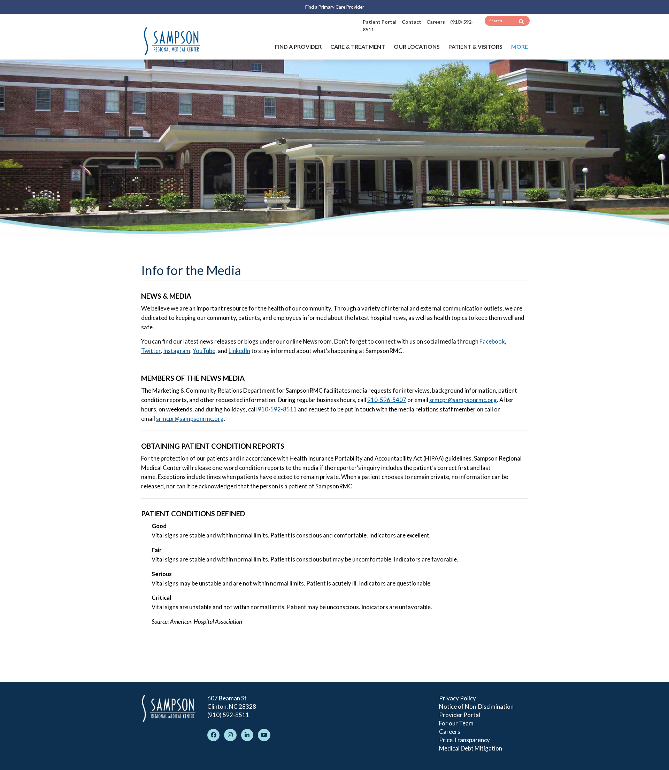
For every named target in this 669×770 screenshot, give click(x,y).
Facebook (492, 341)
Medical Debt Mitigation (470, 748)
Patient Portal (380, 22)
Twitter (151, 350)
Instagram (176, 350)
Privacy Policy (457, 698)
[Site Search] (521, 21)
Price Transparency (464, 740)
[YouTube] (264, 735)
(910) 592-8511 (228, 714)
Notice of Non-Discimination (476, 706)
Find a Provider (298, 46)
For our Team (456, 723)
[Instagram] (230, 735)
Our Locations (417, 46)
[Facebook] (213, 735)
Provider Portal (459, 714)
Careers (435, 22)
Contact (411, 22)
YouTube (204, 350)
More (519, 46)
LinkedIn (239, 350)
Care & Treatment (357, 46)
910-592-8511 (277, 409)
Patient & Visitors (475, 46)
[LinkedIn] (247, 735)
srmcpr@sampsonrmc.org (463, 399)
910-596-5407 (386, 399)
